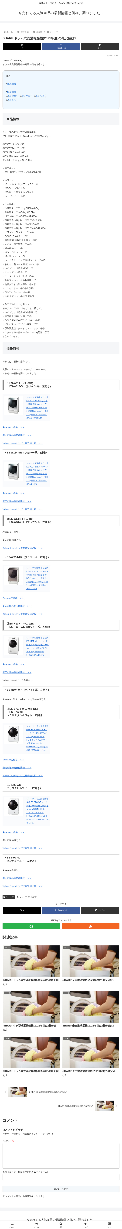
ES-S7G (12, 99)
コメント (8, 1141)
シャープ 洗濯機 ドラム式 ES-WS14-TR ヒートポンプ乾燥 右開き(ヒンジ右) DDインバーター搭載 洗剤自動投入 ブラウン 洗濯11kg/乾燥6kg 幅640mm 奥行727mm (37, 578)
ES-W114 (12, 95)
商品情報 (11, 83)
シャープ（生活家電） (28, 897)
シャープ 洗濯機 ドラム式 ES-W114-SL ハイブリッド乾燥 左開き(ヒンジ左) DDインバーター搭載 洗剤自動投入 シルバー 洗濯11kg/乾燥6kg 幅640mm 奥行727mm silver (37, 407)
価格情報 (11, 91)
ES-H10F (40, 95)
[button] (100, 46)
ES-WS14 (27, 95)
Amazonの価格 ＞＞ (13, 427)
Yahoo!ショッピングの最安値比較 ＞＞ (23, 443)
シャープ (10, 897)
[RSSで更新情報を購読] (90, 926)
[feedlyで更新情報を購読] (31, 926)
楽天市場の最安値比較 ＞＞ (17, 435)
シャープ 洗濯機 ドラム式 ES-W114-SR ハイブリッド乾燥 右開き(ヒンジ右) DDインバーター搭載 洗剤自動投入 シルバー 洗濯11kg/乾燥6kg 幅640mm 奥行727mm (37, 473)
